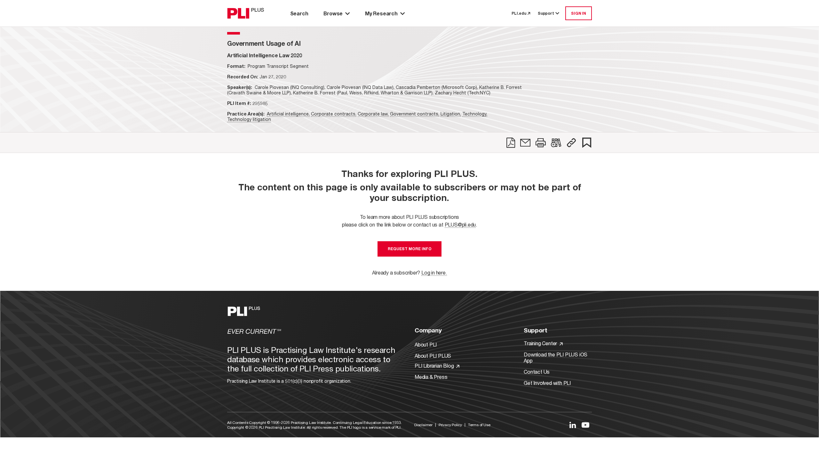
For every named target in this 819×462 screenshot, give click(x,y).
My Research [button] (381, 13)
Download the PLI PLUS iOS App (555, 357)
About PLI (426, 344)
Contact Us (537, 372)
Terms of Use (479, 424)
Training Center (541, 343)
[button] (571, 143)
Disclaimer (423, 424)
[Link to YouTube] (585, 424)
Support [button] (546, 13)
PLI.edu (519, 13)
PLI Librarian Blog (435, 365)
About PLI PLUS (433, 356)
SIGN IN (578, 13)
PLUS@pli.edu (460, 224)
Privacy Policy (450, 424)
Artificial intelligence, (288, 113)
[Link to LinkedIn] (572, 424)
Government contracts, (414, 113)
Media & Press (431, 377)
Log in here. (434, 272)
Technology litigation (249, 119)
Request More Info (410, 248)
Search (299, 13)
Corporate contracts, (333, 113)
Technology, (474, 113)
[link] (510, 143)
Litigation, (451, 113)
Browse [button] (333, 13)
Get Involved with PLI (547, 383)
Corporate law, (373, 113)
